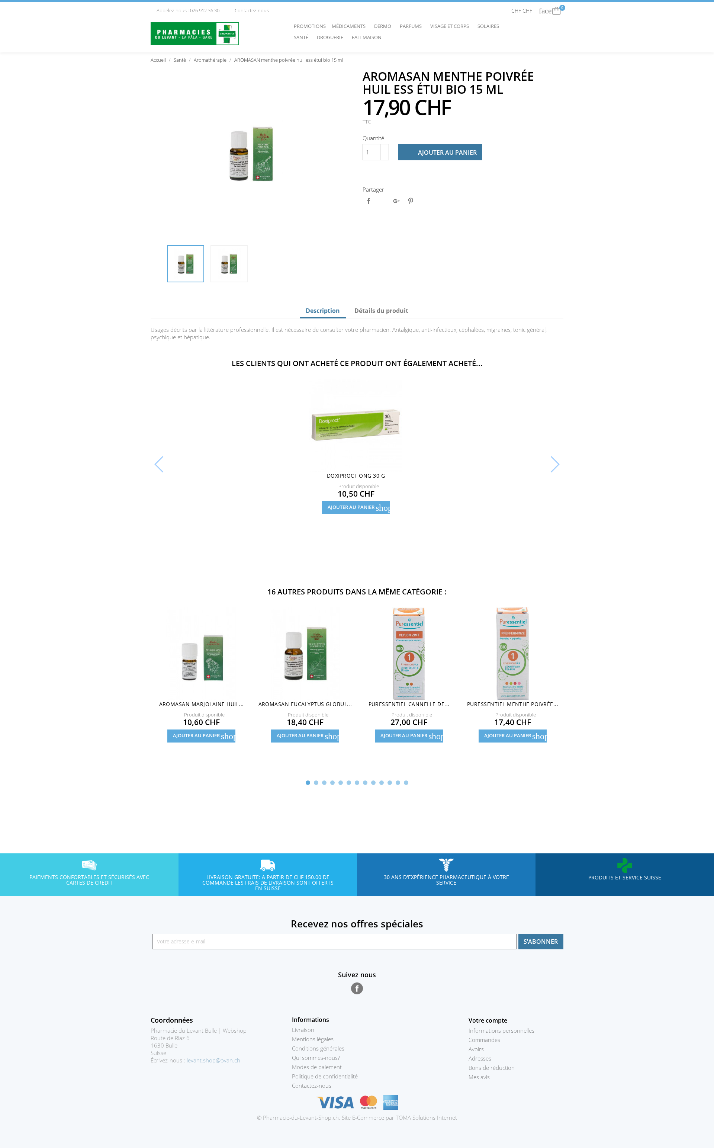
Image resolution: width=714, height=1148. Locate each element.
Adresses (480, 1058)
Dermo (384, 26)
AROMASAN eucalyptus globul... (305, 704)
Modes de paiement (317, 1067)
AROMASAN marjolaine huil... (201, 704)
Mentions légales (313, 1039)
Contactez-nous (249, 10)
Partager (368, 201)
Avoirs (476, 1049)
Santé (303, 37)
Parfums (412, 26)
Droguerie (332, 37)
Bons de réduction (492, 1067)
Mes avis (479, 1077)
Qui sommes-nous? (316, 1057)
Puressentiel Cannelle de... (409, 704)
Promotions (310, 26)
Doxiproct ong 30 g (356, 475)
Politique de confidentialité (325, 1076)
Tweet (383, 201)
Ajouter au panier (441, 152)
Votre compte (488, 1020)
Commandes (484, 1039)
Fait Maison (367, 37)
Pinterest (410, 201)
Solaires (490, 26)
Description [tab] (323, 311)
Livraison (303, 1029)
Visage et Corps (451, 26)
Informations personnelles (501, 1030)
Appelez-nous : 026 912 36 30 (186, 10)
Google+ (396, 201)
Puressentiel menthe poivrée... (512, 704)
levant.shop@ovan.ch (213, 1060)
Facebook (357, 988)
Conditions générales (318, 1048)
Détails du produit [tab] (381, 311)
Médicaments (350, 26)
